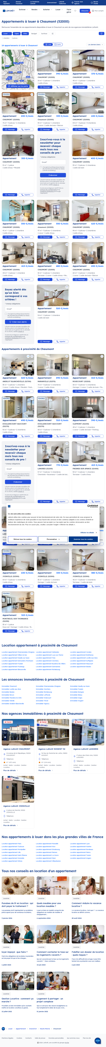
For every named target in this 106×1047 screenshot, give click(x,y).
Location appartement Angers (80, 858)
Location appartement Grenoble (13, 858)
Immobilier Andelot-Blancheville (13, 704)
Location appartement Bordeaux (81, 849)
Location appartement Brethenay (81, 655)
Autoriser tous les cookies (83, 539)
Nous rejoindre (6, 2)
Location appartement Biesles (80, 667)
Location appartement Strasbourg (48, 849)
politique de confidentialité (48, 190)
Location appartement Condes (80, 652)
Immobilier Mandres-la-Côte (11, 698)
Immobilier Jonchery (43, 689)
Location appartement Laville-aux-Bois (84, 658)
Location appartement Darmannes (48, 667)
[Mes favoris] (75, 11)
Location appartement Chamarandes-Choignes (18, 652)
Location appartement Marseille (47, 844)
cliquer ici (56, 185)
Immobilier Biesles (8, 692)
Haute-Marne (45, 1029)
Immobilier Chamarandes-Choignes (48, 686)
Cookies (19, 1038)
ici (55, 170)
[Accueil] (3, 1028)
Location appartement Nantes (80, 846)
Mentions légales (7, 1038)
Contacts (28, 1038)
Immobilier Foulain (76, 689)
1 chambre (6, 38)
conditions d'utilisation (47, 191)
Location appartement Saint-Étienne (14, 855)
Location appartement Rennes (46, 852)
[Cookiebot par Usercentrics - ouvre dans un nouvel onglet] (89, 506)
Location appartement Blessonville (14, 669)
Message (46, 87)
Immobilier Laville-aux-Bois (11, 689)
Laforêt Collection (64, 2)
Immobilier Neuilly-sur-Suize (80, 686)
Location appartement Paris (11, 844)
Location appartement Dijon (46, 858)
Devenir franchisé (21, 2)
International (52, 2)
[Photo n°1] (53, 60)
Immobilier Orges (76, 698)
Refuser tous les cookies (23, 539)
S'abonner (53, 175)
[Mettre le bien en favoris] (66, 52)
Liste (49, 44)
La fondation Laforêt (35, 2)
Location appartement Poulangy (13, 667)
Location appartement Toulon (80, 855)
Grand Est (33, 1029)
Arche (67, 1043)
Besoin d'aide (96, 2)
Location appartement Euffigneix (81, 661)
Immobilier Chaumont (9, 686)
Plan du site (87, 1038)
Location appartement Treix (45, 658)
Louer (5, 34)
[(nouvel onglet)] (53, 559)
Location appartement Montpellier (13, 849)
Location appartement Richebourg (48, 669)
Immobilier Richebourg (44, 692)
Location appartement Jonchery (47, 661)
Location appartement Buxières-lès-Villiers (50, 664)
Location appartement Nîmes (12, 861)
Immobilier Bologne (77, 692)
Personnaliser (52, 539)
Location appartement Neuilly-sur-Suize (15, 658)
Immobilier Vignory (42, 704)
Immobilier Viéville (8, 701)
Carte (59, 44)
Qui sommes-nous (73, 1038)
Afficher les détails (87, 532)
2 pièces (14, 38)
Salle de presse (40, 1038)
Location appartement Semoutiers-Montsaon (17, 661)
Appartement (21, 1029)
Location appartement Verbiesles (47, 652)
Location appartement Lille (11, 852)
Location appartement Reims (80, 852)
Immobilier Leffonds (43, 695)
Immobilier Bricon (8, 695)
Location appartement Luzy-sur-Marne (49, 655)
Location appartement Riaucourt (81, 664)
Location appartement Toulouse (13, 846)
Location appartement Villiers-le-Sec (14, 655)
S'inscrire (85, 11)
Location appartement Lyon (80, 844)
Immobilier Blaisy (76, 695)
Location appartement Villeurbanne (48, 861)
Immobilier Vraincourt (43, 698)
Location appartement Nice (45, 846)
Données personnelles (56, 1038)
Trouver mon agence (78, 2)
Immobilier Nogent (76, 701)
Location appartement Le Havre (47, 855)
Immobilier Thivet (42, 701)
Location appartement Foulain (12, 664)
